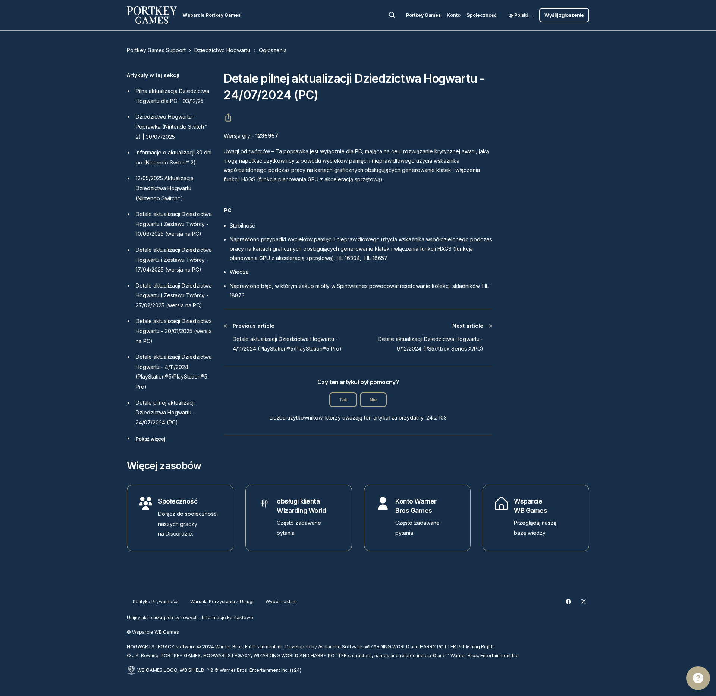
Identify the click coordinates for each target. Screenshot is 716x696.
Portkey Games (423, 15)
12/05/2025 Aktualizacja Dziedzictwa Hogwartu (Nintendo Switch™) (165, 188)
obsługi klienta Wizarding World (301, 505)
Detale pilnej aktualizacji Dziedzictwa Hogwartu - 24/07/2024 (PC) (165, 412)
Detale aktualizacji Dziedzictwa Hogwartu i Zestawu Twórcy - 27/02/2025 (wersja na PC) (174, 295)
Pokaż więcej (150, 439)
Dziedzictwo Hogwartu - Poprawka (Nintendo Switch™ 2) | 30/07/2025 (171, 126)
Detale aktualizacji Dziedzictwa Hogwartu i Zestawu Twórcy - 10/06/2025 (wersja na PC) (174, 224)
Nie (373, 399)
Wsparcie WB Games (530, 505)
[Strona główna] (152, 15)
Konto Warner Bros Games (416, 505)
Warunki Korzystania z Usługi (222, 601)
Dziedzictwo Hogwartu (222, 50)
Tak (343, 399)
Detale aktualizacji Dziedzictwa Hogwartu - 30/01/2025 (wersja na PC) (174, 331)
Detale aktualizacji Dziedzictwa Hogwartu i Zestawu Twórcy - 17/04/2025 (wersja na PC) (174, 260)
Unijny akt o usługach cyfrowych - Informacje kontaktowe (190, 617)
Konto (454, 15)
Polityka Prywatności (155, 601)
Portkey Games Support (156, 50)
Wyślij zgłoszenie (564, 15)
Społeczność (482, 15)
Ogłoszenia (273, 50)
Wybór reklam (281, 601)
